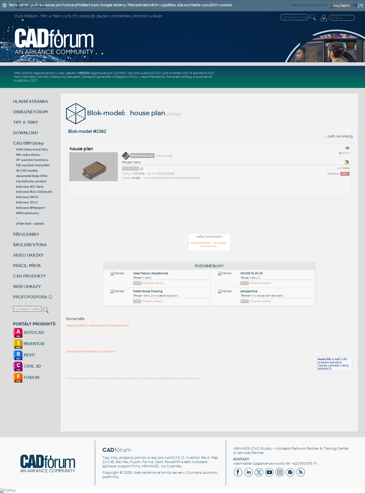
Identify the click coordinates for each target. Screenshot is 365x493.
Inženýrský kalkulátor (65, 77)
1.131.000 (83, 73)
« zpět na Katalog (339, 136)
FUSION (31, 377)
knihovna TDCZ (27, 202)
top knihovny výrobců (31, 181)
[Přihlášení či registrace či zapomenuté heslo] (323, 21)
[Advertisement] (209, 216)
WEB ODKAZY (27, 286)
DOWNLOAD (25, 132)
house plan (81, 149)
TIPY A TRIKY (25, 122)
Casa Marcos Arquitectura (150, 273)
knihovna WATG (27, 197)
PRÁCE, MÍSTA (27, 265)
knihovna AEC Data (30, 186)
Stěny (346, 168)
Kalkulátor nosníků (35, 77)
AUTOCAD (33, 332)
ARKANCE (241, 448)
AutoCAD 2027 (151, 73)
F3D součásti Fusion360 (32, 165)
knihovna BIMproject (30, 208)
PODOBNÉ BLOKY (209, 266)
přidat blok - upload (30, 223)
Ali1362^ (136, 178)
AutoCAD (324, 359)
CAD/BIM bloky (28, 143)
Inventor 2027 (179, 73)
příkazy (187, 77)
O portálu (174, 466)
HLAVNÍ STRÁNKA (30, 101)
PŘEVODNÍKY (26, 234)
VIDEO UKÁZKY (28, 255)
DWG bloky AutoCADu (32, 149)
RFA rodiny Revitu (28, 155)
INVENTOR (33, 343)
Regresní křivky (126, 77)
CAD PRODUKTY (29, 276)
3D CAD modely (27, 170)
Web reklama (144, 473)
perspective (248, 291)
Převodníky (157, 77)
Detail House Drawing (147, 291)
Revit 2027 (207, 73)
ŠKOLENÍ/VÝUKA (30, 244)
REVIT (29, 354)
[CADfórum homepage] (54, 54)
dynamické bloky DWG (32, 176)
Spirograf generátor (97, 77)
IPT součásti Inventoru (32, 160)
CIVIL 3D (32, 366)
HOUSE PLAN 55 (251, 273)
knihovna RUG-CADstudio (34, 192)
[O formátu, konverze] (141, 168)
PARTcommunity (27, 213)
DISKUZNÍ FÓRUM (30, 111)
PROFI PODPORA (30, 296)
